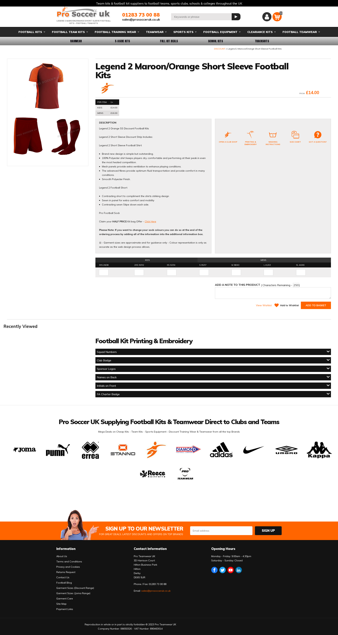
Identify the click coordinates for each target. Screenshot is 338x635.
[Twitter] (222, 570)
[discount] (107, 88)
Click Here (150, 221)
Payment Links (64, 609)
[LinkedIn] (239, 570)
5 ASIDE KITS (122, 41)
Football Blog (64, 582)
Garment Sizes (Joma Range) (73, 593)
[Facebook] (214, 570)
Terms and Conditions (69, 561)
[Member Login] (266, 16)
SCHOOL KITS (215, 41)
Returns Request (65, 572)
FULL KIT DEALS (169, 41)
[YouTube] (230, 570)
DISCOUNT (219, 48)
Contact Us (62, 577)
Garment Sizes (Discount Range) (75, 588)
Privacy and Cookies (68, 566)
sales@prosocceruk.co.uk (141, 19)
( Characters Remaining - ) (257, 285)
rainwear (76, 41)
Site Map (61, 603)
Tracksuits (262, 41)
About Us (61, 556)
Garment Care (64, 598)
